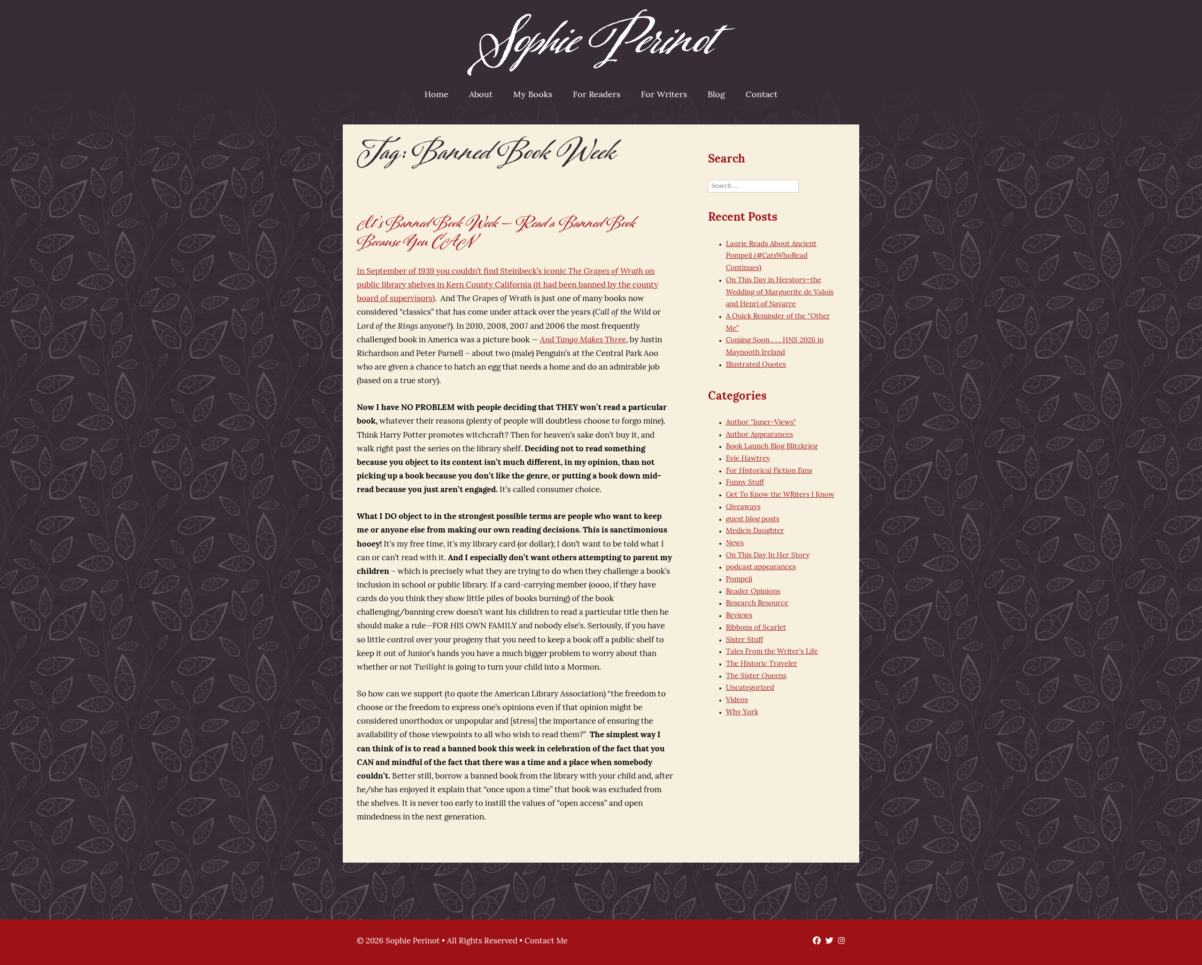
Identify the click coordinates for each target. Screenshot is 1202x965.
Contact (762, 95)
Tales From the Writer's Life (772, 652)
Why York (742, 712)
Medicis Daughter (755, 531)
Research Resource (757, 603)
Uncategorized (750, 688)
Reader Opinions (753, 591)
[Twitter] (827, 941)
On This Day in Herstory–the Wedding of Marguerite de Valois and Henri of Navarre (779, 292)
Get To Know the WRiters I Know (780, 495)
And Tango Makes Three (583, 340)
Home (436, 95)
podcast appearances (761, 567)
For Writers (664, 95)
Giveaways (743, 507)
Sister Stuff (744, 640)
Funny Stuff (745, 482)
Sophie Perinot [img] (601, 42)
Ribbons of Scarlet (756, 628)
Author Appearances (759, 435)
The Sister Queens (756, 676)
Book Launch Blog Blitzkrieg (771, 446)
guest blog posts (752, 519)
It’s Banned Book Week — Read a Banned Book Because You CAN (496, 233)
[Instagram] (839, 941)
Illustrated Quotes (756, 365)
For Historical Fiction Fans (769, 471)
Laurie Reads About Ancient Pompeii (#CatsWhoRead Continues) (771, 256)
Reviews (739, 615)
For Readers (596, 95)
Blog (716, 95)
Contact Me (546, 941)
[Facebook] (814, 941)
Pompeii (739, 579)
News (735, 543)
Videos (737, 700)
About (481, 95)
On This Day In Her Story (767, 555)
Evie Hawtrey (748, 459)
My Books (532, 95)
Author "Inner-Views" (761, 422)
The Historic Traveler (761, 664)
